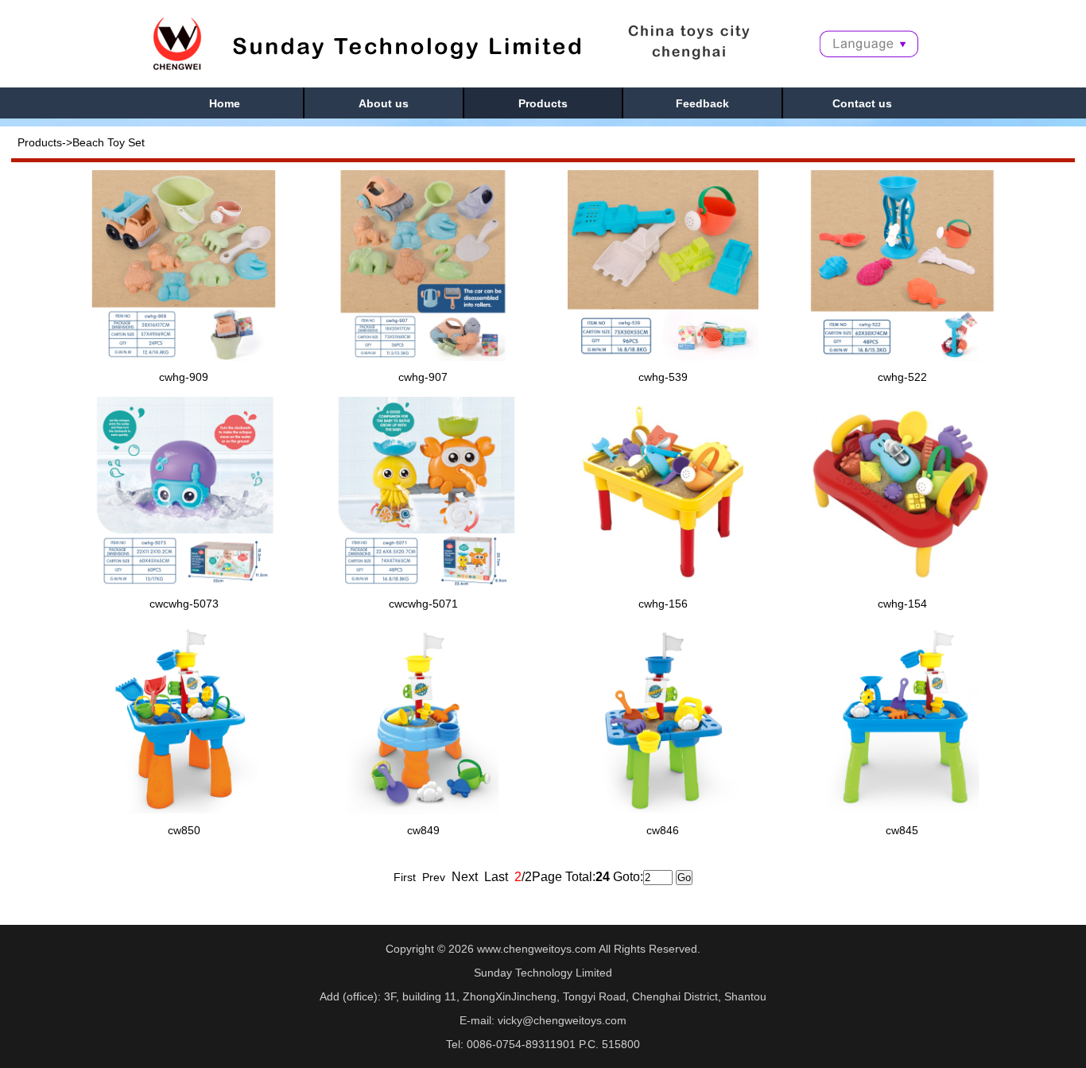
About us (384, 103)
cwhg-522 (902, 377)
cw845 (902, 830)
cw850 (184, 830)
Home (224, 103)
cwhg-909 (183, 377)
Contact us (862, 103)
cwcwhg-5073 (184, 603)
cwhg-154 (902, 603)
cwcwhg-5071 (423, 603)
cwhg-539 (663, 377)
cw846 (662, 830)
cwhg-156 (663, 603)
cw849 (423, 830)
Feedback (702, 103)
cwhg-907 (423, 377)
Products (543, 103)
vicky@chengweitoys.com (562, 1020)
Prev (433, 877)
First (405, 877)
